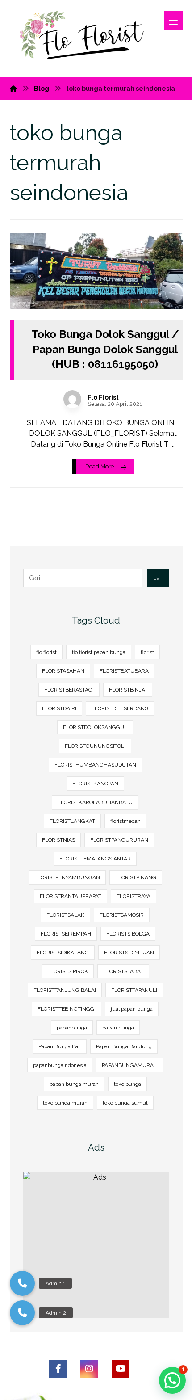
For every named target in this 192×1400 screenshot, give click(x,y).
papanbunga (72, 1028)
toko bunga (127, 1084)
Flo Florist (103, 397)
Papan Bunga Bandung (124, 1046)
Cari (158, 578)
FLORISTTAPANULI (134, 990)
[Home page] (13, 88)
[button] (22, 1312)
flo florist (46, 652)
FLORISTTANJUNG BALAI (64, 990)
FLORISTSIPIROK (67, 971)
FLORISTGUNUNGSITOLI (95, 746)
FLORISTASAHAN (63, 671)
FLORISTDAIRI (59, 708)
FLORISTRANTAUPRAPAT (70, 896)
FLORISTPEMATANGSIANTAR (95, 859)
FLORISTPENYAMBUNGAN (67, 877)
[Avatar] (72, 399)
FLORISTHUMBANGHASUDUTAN (95, 765)
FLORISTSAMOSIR (122, 915)
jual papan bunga (132, 1009)
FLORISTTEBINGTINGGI (67, 1009)
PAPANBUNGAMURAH (130, 1065)
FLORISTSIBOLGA (128, 934)
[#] (58, 1369)
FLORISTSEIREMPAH (66, 934)
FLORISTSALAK (65, 915)
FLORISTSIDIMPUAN (129, 952)
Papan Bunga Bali (59, 1046)
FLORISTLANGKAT (72, 821)
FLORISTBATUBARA (124, 671)
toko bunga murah (65, 1103)
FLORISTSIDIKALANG (63, 952)
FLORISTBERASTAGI (69, 690)
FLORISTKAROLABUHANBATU (95, 802)
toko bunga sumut (125, 1103)
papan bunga (118, 1028)
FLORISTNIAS (58, 840)
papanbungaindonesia (60, 1065)
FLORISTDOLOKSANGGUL (95, 727)
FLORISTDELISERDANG (120, 708)
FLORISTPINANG (135, 877)
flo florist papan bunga (98, 652)
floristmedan (125, 821)
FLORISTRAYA (133, 896)
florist (147, 652)
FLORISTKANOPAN (95, 783)
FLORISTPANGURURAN (119, 840)
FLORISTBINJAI (127, 690)
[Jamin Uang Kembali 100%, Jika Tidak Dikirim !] (87, 38)
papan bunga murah (74, 1084)
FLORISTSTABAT (123, 971)
